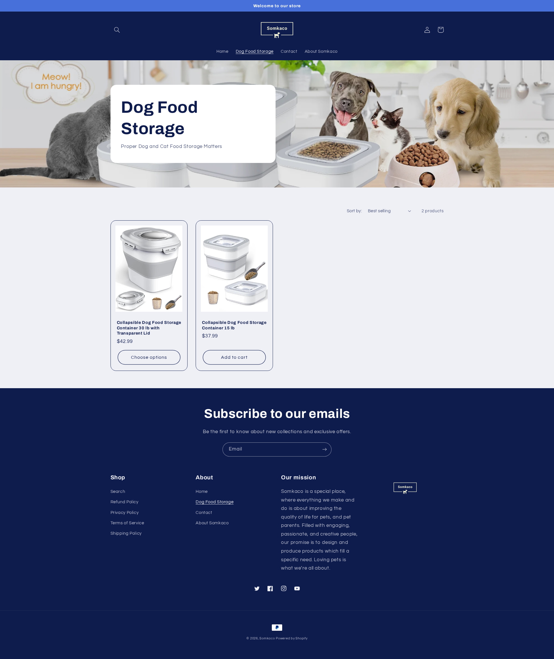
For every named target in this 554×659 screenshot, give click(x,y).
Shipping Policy (126, 533)
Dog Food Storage (214, 502)
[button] (117, 29)
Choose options (149, 357)
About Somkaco (212, 523)
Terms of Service (127, 523)
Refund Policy (124, 502)
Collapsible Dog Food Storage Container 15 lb (234, 325)
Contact (204, 512)
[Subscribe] (324, 449)
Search (118, 491)
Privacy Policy (125, 512)
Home (202, 491)
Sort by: (354, 211)
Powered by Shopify (291, 638)
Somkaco (267, 638)
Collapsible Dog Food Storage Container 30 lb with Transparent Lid (149, 327)
